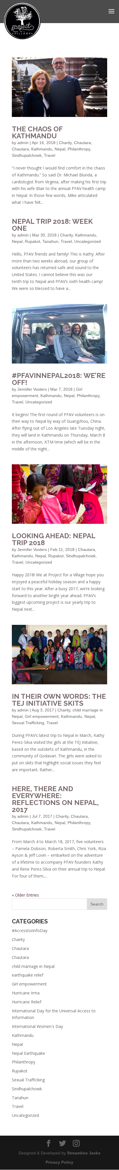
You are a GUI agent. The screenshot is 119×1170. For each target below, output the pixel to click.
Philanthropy (79, 149)
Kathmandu (41, 149)
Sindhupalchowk (27, 155)
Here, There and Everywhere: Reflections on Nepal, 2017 (55, 799)
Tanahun (50, 241)
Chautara (82, 142)
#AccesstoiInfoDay (29, 930)
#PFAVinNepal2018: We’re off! (58, 379)
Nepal (60, 149)
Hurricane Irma (26, 993)
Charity (65, 142)
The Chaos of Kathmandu (37, 132)
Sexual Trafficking (28, 722)
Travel (49, 155)
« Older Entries (25, 895)
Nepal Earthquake (28, 1053)
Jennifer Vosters (32, 389)
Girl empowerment (42, 716)
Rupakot (32, 241)
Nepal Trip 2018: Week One (52, 224)
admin (23, 142)
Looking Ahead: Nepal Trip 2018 (53, 539)
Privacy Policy (59, 1162)
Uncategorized (87, 241)
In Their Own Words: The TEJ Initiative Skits (59, 699)
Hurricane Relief (26, 1002)
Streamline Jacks (84, 1153)
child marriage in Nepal (33, 966)
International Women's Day (37, 1026)
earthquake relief (27, 975)
